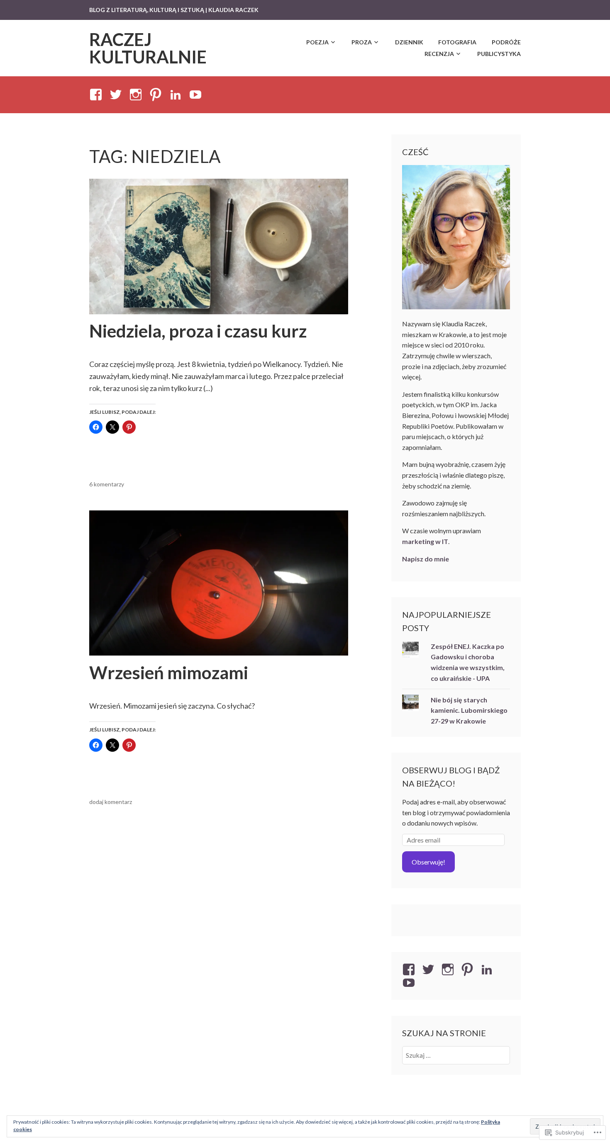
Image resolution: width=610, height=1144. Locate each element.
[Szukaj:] (456, 1055)
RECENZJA (439, 53)
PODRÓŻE (506, 42)
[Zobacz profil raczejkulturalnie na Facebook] (97, 94)
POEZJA (317, 42)
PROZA (361, 42)
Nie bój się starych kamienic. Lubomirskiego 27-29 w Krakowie (469, 710)
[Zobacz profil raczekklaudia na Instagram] (137, 94)
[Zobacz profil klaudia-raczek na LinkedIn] (177, 94)
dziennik (409, 42)
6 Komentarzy (106, 484)
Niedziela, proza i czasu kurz (198, 331)
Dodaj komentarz (110, 801)
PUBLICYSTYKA (499, 53)
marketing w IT (425, 541)
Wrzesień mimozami (168, 672)
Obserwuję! (428, 862)
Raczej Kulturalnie (148, 48)
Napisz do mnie (425, 559)
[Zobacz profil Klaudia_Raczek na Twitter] (117, 94)
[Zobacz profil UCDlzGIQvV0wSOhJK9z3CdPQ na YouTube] (197, 94)
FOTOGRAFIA (457, 42)
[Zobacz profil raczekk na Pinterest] (157, 94)
